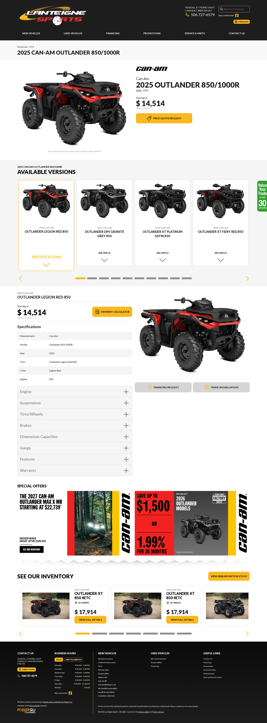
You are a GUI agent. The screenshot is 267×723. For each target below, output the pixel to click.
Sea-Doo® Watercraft (107, 685)
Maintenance (208, 673)
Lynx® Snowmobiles (106, 692)
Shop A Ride (35, 705)
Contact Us (237, 33)
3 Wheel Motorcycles (107, 662)
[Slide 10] (187, 278)
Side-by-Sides (103, 670)
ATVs (100, 666)
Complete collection (106, 696)
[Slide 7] (151, 278)
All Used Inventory (158, 659)
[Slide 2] (92, 278)
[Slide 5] (127, 278)
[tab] (59, 660)
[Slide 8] (163, 278)
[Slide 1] (80, 278)
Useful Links (211, 653)
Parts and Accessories (212, 677)
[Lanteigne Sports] (53, 14)
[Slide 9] (175, 278)
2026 (139, 90)
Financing (113, 33)
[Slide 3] (104, 278)
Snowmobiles (103, 673)
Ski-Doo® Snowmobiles (107, 688)
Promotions (152, 33)
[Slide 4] (116, 278)
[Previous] (20, 278)
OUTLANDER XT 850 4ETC (88, 595)
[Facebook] (237, 15)
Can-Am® (102, 681)
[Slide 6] (139, 278)
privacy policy (144, 712)
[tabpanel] (72, 676)
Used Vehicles (73, 33)
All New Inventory (105, 659)
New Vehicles (31, 33)
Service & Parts (195, 33)
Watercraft (102, 677)
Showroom (22, 46)
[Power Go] (45, 710)
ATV (32, 46)
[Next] (247, 278)
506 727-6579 (203, 14)
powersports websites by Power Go (57, 702)
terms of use (158, 712)
